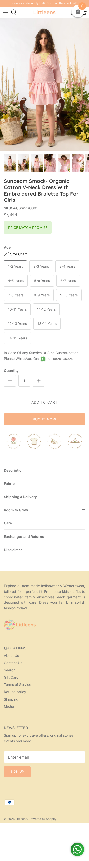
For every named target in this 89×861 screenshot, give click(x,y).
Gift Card (11, 677)
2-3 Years (41, 266)
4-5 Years (16, 281)
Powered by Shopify (43, 819)
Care (8, 523)
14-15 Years (17, 338)
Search (9, 670)
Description (14, 470)
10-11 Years (17, 309)
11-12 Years (46, 309)
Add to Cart (44, 402)
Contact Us (13, 663)
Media (9, 706)
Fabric (9, 483)
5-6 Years (42, 281)
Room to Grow (16, 510)
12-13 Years (17, 323)
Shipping (11, 699)
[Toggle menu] (5, 12)
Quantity (11, 370)
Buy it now (44, 419)
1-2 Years (15, 266)
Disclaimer (13, 550)
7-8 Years (15, 295)
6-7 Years (68, 281)
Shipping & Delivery (20, 497)
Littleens (21, 819)
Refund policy (15, 692)
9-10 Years (69, 295)
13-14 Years (47, 323)
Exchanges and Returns (24, 536)
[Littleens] (44, 12)
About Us (11, 655)
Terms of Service (17, 684)
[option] (44, 84)
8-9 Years (42, 295)
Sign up (17, 771)
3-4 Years (67, 266)
